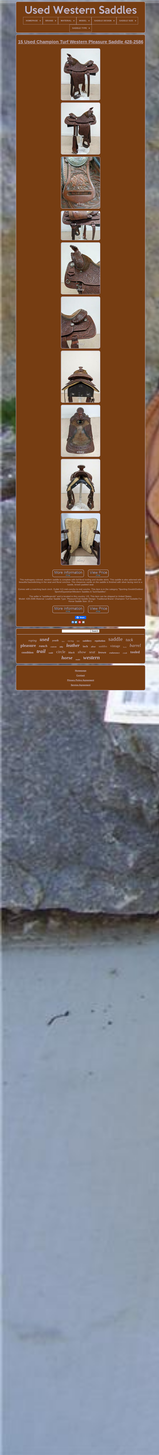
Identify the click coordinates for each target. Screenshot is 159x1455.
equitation (100, 640)
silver (93, 646)
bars (63, 641)
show (82, 652)
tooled (135, 652)
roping (32, 640)
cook (125, 653)
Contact (80, 675)
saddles (103, 646)
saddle (115, 639)
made (78, 660)
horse (67, 657)
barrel (135, 645)
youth (55, 640)
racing (71, 641)
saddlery (87, 640)
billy (61, 647)
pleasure (28, 645)
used (44, 639)
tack (129, 639)
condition (28, 652)
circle (60, 652)
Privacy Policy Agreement (80, 680)
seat (92, 652)
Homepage (80, 670)
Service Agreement (81, 685)
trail (41, 651)
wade (51, 653)
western (91, 657)
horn (125, 647)
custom (53, 646)
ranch (43, 646)
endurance (114, 653)
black (71, 652)
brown (102, 652)
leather (73, 645)
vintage (115, 646)
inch (85, 646)
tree (78, 641)
